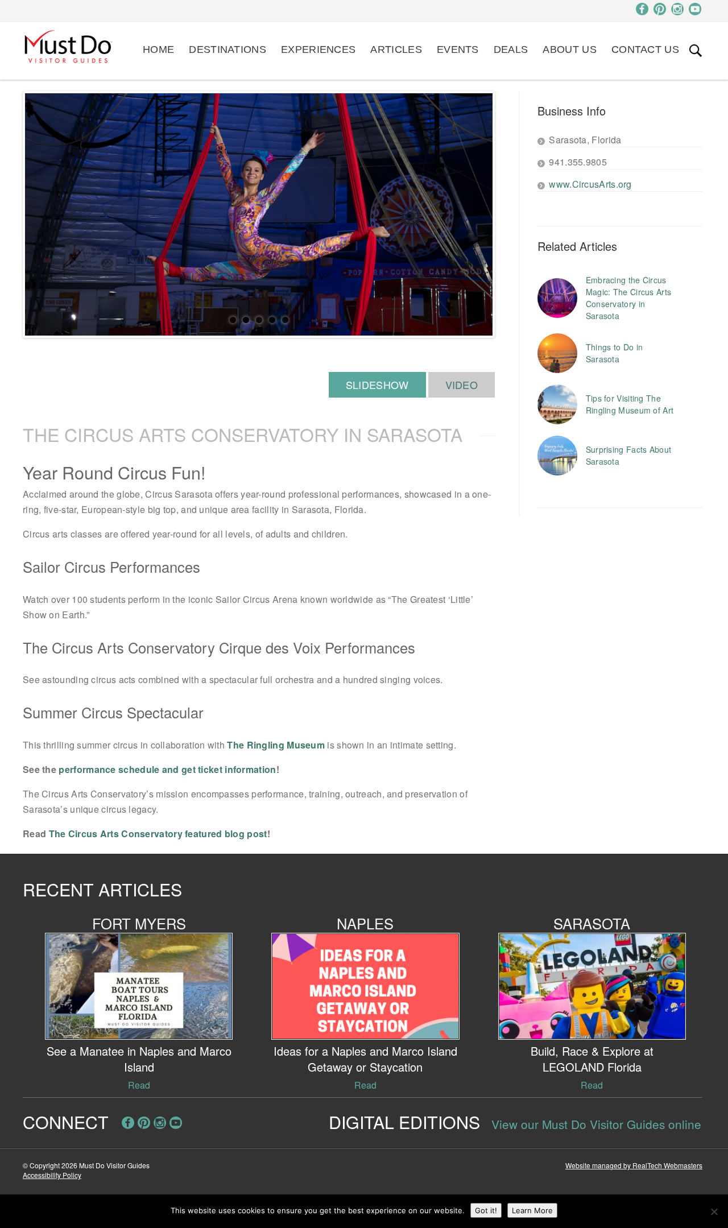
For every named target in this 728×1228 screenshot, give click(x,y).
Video (461, 384)
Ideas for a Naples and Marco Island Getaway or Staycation (365, 1059)
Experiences (318, 49)
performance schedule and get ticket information (167, 769)
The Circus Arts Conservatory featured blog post (158, 833)
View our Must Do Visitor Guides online (596, 1123)
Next (509, 214)
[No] (713, 1211)
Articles (395, 49)
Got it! (486, 1210)
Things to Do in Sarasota (614, 353)
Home (158, 49)
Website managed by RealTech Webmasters (633, 1165)
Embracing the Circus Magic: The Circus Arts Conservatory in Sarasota (629, 297)
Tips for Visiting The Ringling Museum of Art (630, 404)
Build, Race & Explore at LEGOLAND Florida (592, 1059)
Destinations (227, 49)
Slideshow (377, 384)
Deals (511, 49)
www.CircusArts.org (590, 184)
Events (458, 49)
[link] (695, 50)
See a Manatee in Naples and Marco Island (139, 1059)
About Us (569, 49)
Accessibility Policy (52, 1175)
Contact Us (645, 49)
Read (139, 1084)
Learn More (532, 1210)
